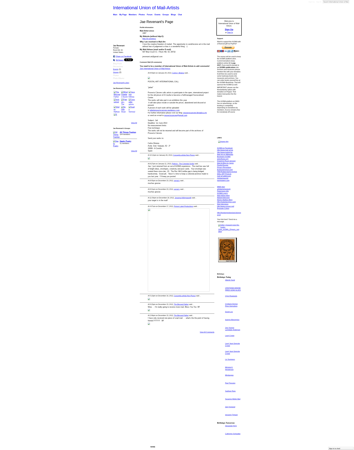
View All (134, 123)
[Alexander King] (220, 431)
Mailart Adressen (223, 198)
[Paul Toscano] (220, 388)
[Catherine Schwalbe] (220, 439)
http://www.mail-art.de (225, 150)
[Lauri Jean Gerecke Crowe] (220, 349)
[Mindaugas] (220, 380)
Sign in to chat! (334, 448)
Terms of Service (235, 447)
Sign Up (312, 2)
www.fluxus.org (222, 159)
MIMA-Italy (221, 187)
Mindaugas (229, 375)
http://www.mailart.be (225, 152)
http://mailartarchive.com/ (226, 202)
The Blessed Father (181, 304)
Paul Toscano (230, 383)
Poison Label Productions (183, 206)
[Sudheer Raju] (220, 396)
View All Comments (207, 332)
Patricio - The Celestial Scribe (183, 164)
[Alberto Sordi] (220, 285)
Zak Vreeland (230, 407)
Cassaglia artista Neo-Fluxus (184, 155)
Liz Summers (230, 359)
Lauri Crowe (229, 336)
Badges (210, 447)
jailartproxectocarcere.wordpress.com (165, 110)
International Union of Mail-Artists (146, 7)
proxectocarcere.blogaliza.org (195, 113)
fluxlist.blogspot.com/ (225, 170)
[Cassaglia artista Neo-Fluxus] (132, 101)
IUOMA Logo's (222, 193)
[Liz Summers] (220, 364)
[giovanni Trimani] (220, 420)
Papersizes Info (223, 191)
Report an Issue (221, 447)
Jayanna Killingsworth (183, 198)
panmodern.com (223, 180)
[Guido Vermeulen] (132, 109)
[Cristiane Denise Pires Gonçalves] (220, 309)
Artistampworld (222, 178)
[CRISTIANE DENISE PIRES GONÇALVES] (220, 293)
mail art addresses (224, 176)
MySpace (119, 60)
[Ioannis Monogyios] (220, 325)
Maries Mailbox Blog (224, 200)
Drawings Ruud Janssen (226, 161)
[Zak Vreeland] (220, 412)
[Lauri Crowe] (220, 341)
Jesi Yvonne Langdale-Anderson (232, 329)
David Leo (229, 312)
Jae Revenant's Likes (121, 83)
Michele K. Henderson (229, 368)
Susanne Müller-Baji (232, 399)
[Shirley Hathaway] (117, 109)
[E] (117, 116)
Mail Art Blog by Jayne (225, 163)
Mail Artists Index (223, 196)
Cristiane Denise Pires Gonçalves (231, 305)
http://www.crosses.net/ (225, 206)
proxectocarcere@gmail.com (175, 115)
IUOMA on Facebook (225, 148)
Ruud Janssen (133, 447)
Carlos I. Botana (178, 73)
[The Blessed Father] (117, 94)
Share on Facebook (124, 56)
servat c (177, 181)
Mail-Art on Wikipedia (225, 154)
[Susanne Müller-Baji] (220, 404)
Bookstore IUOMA (224, 157)
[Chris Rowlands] (220, 301)
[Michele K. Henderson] (220, 372)
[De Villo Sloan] (124, 109)
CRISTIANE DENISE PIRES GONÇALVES (233, 289)
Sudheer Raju (230, 391)
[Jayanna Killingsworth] (132, 94)
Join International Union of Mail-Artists (155, 69)
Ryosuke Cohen (223, 208)
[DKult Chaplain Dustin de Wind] (124, 94)
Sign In (318, 2)
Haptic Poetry (125, 141)
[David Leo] (220, 317)
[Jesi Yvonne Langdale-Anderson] (220, 333)
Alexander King (231, 426)
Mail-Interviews (222, 204)
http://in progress (149, 39)
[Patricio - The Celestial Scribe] (124, 101)
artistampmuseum (224, 189)
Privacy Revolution (224, 167)
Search (351, 2)
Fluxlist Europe (222, 165)
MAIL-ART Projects (224, 174)
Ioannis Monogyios (232, 320)
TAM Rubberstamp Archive (227, 172)
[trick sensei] (117, 101)
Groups (116, 72)
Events (115, 69)
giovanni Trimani (231, 415)
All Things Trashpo (128, 132)
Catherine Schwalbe (232, 434)
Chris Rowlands (231, 296)
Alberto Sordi (230, 280)
